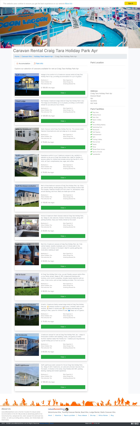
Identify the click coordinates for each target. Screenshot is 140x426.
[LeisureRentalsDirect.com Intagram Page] (134, 424)
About (50, 415)
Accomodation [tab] (24, 63)
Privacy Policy (44, 423)
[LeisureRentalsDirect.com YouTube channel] (137, 424)
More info (68, 3)
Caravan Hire (27, 56)
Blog (112, 415)
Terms (52, 423)
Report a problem (69, 415)
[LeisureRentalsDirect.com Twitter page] (136, 424)
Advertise (58, 415)
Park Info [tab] (39, 63)
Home (17, 56)
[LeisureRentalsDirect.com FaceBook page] (132, 424)
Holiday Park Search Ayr (43, 56)
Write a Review (103, 415)
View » (63, 93)
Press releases (82, 415)
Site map (93, 415)
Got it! (130, 3)
